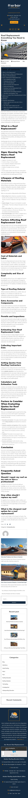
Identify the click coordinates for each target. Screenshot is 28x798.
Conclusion (5, 98)
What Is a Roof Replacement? (9, 72)
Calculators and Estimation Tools (11, 93)
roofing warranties (9, 421)
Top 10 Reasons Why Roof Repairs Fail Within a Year (14, 639)
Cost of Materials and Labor (10, 79)
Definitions (4, 665)
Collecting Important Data (9, 90)
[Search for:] (14, 599)
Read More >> (20, 739)
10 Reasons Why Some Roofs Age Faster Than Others (14, 648)
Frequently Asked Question (8, 100)
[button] (7, 25)
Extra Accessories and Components (11, 84)
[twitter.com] (10, 29)
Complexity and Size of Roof (10, 81)
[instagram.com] (12, 29)
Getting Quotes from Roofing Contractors (12, 91)
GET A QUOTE (14, 22)
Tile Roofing (5, 684)
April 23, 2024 (5, 61)
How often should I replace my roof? (11, 105)
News (3, 671)
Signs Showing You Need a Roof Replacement (13, 74)
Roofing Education (11, 527)
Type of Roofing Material (9, 83)
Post (3, 674)
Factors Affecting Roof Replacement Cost (12, 77)
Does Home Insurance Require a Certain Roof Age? (14, 582)
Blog (3, 662)
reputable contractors (8, 371)
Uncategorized (5, 687)
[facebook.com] (15, 29)
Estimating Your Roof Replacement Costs (12, 88)
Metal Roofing (5, 668)
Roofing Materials (6, 681)
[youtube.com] (18, 29)
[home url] (14, 715)
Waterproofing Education (8, 690)
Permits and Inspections (9, 86)
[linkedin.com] (7, 524)
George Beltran (16, 61)
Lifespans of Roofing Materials (9, 76)
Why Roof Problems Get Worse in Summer (11, 557)
